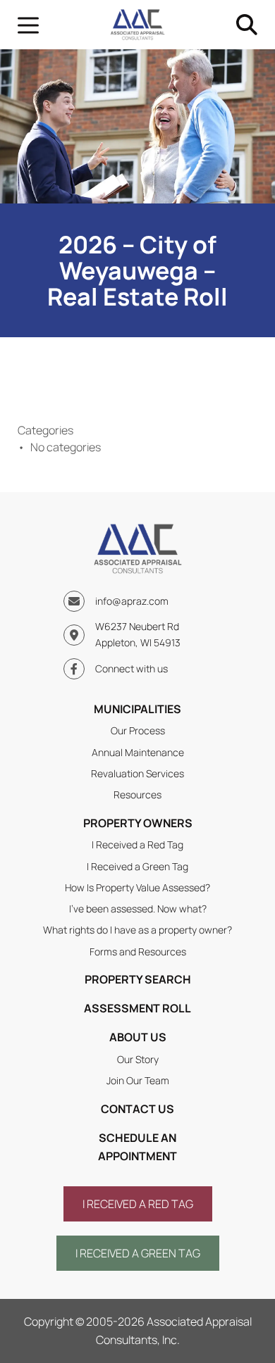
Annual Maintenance (138, 752)
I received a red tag (137, 1204)
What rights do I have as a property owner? (137, 929)
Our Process (138, 730)
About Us (137, 1037)
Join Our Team (137, 1080)
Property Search (138, 979)
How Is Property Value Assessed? (137, 887)
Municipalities (137, 709)
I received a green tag (137, 1253)
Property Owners (137, 823)
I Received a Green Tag (137, 866)
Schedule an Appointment (137, 1147)
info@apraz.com (132, 601)
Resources (137, 794)
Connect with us (131, 668)
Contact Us (137, 1109)
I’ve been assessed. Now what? (138, 908)
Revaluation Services (137, 773)
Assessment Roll (137, 1008)
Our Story (138, 1059)
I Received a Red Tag (137, 844)
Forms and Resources (138, 951)
